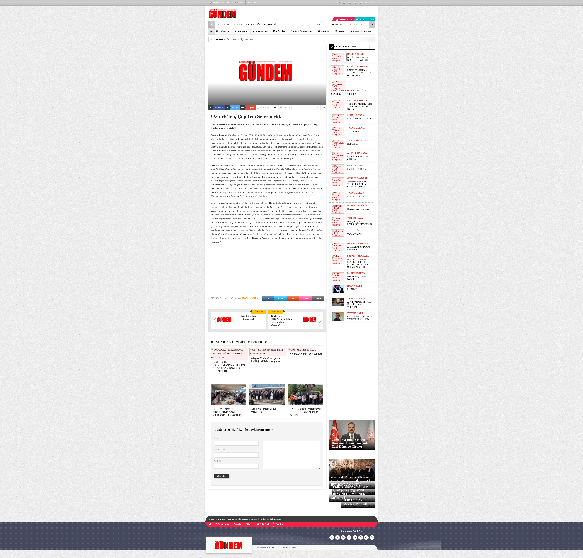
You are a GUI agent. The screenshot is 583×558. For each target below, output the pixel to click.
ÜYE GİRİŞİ (339, 25)
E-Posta (220, 449)
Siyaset (242, 31)
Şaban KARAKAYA (358, 256)
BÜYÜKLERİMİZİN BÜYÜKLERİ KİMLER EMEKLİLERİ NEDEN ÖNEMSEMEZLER (357, 263)
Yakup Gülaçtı (356, 128)
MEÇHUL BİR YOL (356, 196)
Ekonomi (261, 31)
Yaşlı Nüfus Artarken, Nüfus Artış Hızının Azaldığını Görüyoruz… (359, 106)
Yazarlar (215, 3)
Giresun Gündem (289, 548)
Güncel (224, 31)
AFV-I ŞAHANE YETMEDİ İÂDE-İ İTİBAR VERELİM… (359, 304)
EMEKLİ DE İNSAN (356, 169)
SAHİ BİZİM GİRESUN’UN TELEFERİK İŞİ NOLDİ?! (360, 318)
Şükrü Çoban (355, 115)
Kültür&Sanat (302, 31)
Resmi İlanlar (362, 31)
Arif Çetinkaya (357, 153)
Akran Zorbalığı (354, 131)
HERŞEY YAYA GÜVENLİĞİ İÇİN (355, 501)
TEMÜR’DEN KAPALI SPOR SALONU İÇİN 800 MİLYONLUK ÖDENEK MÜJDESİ (352, 492)
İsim (218, 438)
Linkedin (318, 298)
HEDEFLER (352, 144)
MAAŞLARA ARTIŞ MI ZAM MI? (358, 157)
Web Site (218, 461)
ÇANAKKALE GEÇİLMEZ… (345, 94)
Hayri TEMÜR (355, 54)
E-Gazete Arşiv (222, 524)
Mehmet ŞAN (355, 166)
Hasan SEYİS (355, 286)
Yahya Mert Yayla (359, 140)
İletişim (240, 3)
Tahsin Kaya (355, 218)
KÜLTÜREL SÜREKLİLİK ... (359, 120)
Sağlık (325, 31)
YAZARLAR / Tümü (346, 47)
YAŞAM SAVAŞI (354, 234)
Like (268, 298)
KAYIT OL (323, 25)
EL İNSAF (352, 289)
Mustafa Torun (357, 100)
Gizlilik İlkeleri (264, 524)
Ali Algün (353, 231)
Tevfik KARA (355, 313)
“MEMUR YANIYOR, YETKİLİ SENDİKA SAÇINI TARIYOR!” (357, 184)
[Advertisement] (193, 51)
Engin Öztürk (356, 273)
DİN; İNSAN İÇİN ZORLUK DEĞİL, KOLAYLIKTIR (360, 58)
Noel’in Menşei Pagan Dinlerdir (356, 278)
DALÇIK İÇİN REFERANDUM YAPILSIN (359, 222)
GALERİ (346, 20)
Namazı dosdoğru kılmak (358, 209)
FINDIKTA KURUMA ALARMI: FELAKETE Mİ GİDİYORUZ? (359, 72)
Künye (253, 3)
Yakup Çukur (355, 193)
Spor (341, 31)
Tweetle (280, 298)
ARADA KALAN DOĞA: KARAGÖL (358, 248)
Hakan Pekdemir (358, 243)
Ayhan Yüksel (356, 298)
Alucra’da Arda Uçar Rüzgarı (351, 477)
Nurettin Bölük (357, 205)
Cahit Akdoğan (357, 67)
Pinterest (305, 298)
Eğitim (280, 31)
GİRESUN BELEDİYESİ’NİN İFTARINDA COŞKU (351, 482)
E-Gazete (227, 3)
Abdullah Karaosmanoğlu (349, 91)
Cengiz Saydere (357, 178)
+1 (293, 298)
